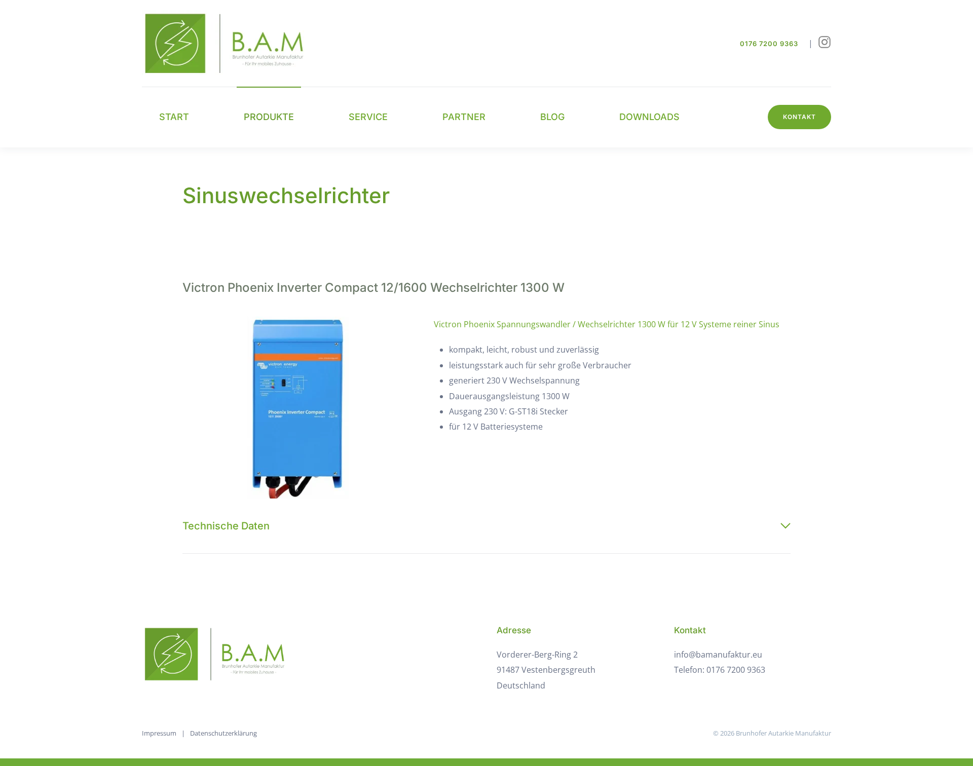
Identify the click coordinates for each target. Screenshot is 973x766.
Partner (463, 116)
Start (174, 116)
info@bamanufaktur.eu (718, 654)
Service (368, 116)
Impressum (159, 733)
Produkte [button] (269, 116)
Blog (552, 116)
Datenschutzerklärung (223, 733)
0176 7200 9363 (769, 44)
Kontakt (799, 117)
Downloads (649, 116)
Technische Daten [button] (226, 526)
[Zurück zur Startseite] (230, 43)
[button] (298, 408)
